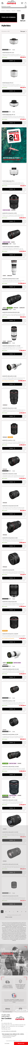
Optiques (8, 10)
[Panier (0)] (25, 3)
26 (17, 911)
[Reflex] (23, 16)
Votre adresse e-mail (5, 965)
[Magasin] (22, 3)
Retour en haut (8, 917)
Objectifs (13, 10)
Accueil (3, 10)
